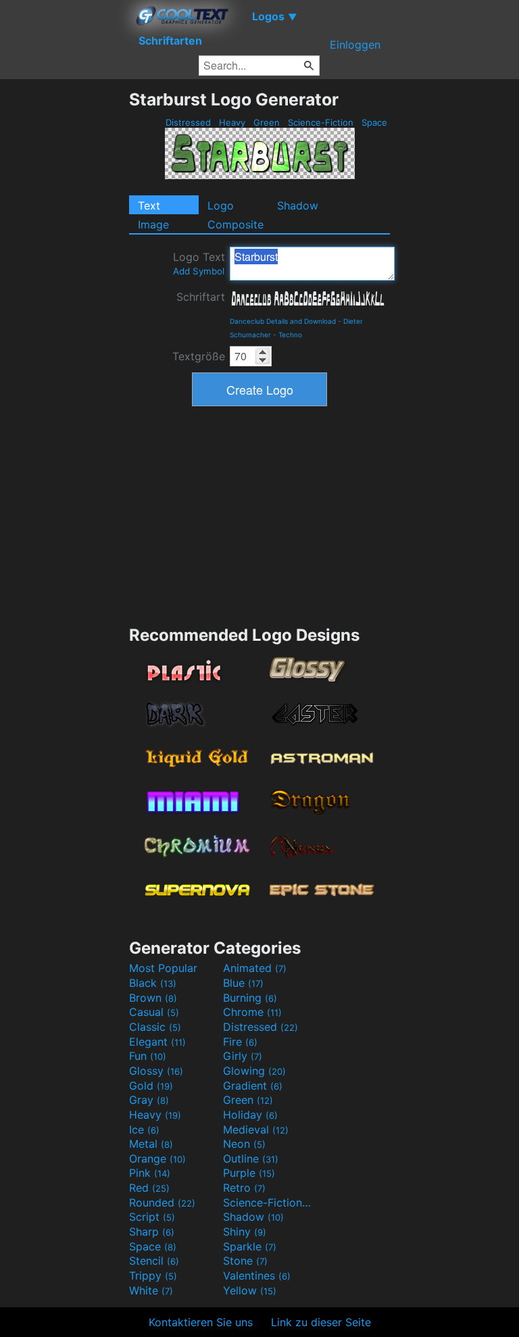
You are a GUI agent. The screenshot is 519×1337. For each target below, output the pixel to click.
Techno (290, 335)
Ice (144, 1129)
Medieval (256, 1129)
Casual (154, 1012)
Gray (149, 1100)
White (151, 1290)
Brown (153, 997)
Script (152, 1216)
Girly (242, 1056)
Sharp (151, 1231)
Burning (250, 997)
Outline (250, 1158)
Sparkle (249, 1246)
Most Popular (163, 968)
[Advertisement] (64, 292)
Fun (147, 1056)
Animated (255, 968)
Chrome (252, 1012)
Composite (235, 224)
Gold (151, 1085)
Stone (245, 1260)
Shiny (244, 1231)
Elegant (157, 1041)
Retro (244, 1187)
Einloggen (355, 44)
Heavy (232, 122)
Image (153, 224)
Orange (157, 1158)
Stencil (154, 1260)
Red (149, 1187)
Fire (240, 1041)
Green (266, 122)
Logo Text (199, 263)
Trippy (153, 1275)
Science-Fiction (320, 122)
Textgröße (198, 356)
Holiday (250, 1114)
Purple (249, 1173)
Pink (149, 1173)
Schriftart (200, 296)
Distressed (188, 122)
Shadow (297, 205)
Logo (220, 205)
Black (152, 983)
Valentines (257, 1275)
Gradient (252, 1085)
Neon (244, 1143)
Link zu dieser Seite (321, 1322)
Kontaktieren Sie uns (201, 1322)
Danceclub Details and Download (283, 321)
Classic (155, 1027)
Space (374, 122)
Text (149, 205)
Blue (243, 983)
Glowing (254, 1070)
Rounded (162, 1202)
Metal (151, 1143)
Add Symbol (198, 271)
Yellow (249, 1290)
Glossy (156, 1070)
